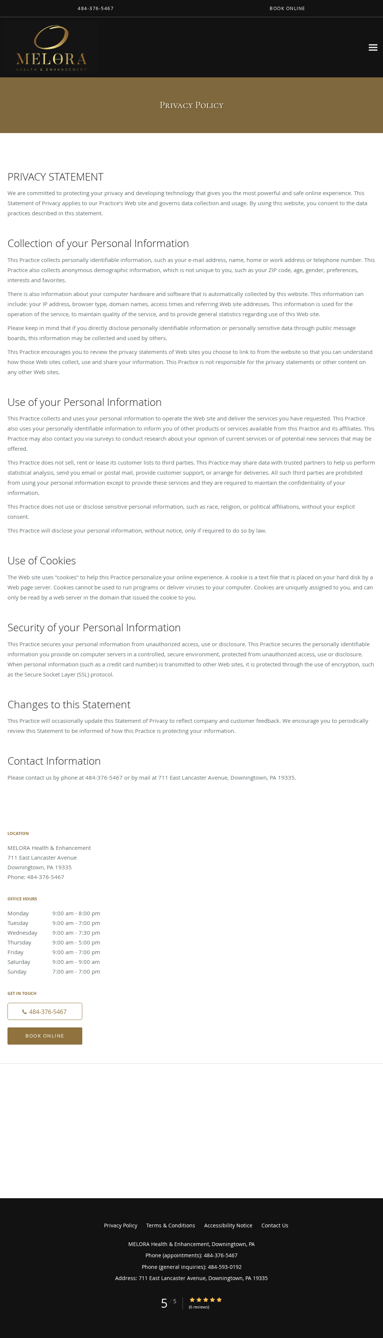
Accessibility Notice (228, 1225)
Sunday (53, 971)
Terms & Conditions (170, 1225)
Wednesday (53, 932)
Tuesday (53, 923)
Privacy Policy (120, 1225)
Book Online (44, 1035)
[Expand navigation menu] (373, 47)
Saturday (53, 961)
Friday (53, 952)
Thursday (53, 942)
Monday (53, 913)
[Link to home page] (49, 47)
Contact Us (274, 1225)
